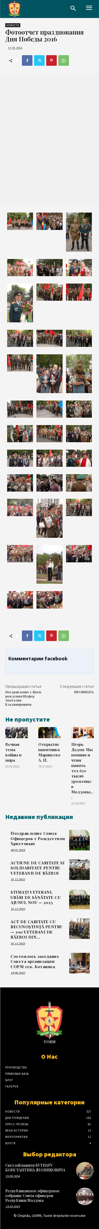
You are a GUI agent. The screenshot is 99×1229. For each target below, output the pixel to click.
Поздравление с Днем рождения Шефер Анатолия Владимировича (23, 698)
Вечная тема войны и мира (13, 752)
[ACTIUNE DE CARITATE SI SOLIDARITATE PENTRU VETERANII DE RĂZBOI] (79, 869)
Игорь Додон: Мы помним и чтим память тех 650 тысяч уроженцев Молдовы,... (82, 770)
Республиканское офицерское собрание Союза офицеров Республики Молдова (32, 1195)
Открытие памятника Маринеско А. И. (49, 752)
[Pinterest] (51, 60)
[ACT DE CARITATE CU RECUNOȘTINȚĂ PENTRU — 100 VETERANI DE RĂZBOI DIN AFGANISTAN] (79, 928)
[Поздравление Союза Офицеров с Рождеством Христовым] (79, 840)
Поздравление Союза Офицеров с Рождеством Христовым (38, 838)
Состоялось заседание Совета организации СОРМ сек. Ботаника (35, 961)
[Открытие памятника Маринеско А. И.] (49, 732)
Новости (12, 25)
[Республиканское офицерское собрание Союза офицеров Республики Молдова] (85, 1196)
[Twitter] (39, 60)
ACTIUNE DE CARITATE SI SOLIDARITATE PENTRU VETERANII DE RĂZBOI (37, 868)
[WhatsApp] (63, 60)
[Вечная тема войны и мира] (16, 732)
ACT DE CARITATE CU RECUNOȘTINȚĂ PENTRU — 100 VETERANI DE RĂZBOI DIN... (37, 929)
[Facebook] (27, 60)
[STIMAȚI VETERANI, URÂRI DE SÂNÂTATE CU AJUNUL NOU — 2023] (79, 899)
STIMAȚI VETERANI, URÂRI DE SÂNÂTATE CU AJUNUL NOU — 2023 (35, 897)
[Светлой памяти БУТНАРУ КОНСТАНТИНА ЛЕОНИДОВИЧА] (85, 1171)
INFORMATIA (84, 692)
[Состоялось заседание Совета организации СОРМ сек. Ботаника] (79, 963)
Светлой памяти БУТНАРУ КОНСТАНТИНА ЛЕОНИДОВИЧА (35, 1168)
